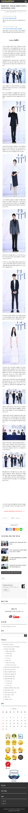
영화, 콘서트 (10, 662)
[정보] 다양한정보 (10, 672)
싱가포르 (9, 681)
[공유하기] (6, 518)
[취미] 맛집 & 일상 (10, 692)
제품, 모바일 (10, 651)
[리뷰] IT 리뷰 (9, 649)
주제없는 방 (8, 699)
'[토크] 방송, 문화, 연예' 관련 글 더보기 (11, 572)
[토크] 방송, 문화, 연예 (11, 11)
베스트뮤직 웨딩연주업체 (9, 18)
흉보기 (7, 697)
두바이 (8, 685)
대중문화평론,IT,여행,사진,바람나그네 (11, 587)
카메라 (9, 653)
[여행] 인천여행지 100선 (11, 688)
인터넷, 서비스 (11, 665)
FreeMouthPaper (8, 585)
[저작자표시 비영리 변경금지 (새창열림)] (17, 518)
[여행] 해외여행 (9, 678)
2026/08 (14, 709)
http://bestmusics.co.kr (8, 16)
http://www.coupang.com (9, 26)
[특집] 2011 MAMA (10, 674)
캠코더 (9, 656)
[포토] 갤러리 (9, 690)
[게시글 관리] (8, 518)
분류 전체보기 (8, 644)
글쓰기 (4, 803)
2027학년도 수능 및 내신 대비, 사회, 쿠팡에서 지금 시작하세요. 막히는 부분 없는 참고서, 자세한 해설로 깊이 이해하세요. (14, 31)
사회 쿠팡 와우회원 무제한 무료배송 (12, 29)
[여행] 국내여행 (9, 676)
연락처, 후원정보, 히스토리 (9, 626)
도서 (8, 658)
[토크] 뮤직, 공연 (9, 669)
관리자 (4, 801)
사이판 (9, 683)
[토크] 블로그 (9, 694)
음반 (8, 660)
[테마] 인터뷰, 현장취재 (11, 667)
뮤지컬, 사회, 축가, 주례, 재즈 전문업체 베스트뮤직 (14, 21)
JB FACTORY (17, 810)
